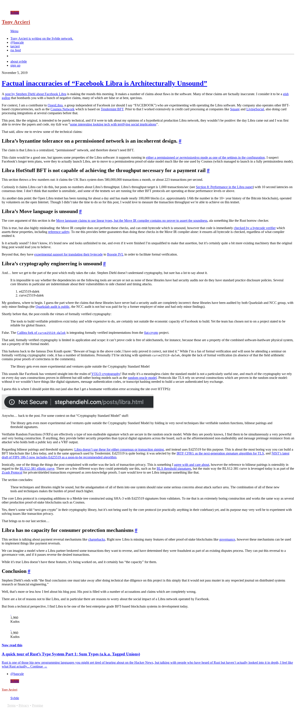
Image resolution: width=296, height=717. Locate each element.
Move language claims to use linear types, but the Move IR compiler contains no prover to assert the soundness (131, 220)
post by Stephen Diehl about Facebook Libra (35, 94)
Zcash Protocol (12, 472)
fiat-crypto (151, 332)
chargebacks (96, 539)
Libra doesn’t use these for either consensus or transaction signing (119, 449)
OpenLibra (55, 105)
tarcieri (15, 46)
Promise (37, 705)
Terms (11, 705)
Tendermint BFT (112, 109)
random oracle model (142, 378)
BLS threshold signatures (174, 468)
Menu (14, 31)
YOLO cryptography (105, 374)
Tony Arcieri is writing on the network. (41, 38)
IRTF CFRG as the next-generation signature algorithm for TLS (220, 453)
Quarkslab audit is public (53, 306)
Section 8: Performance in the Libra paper (224, 187)
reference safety (58, 232)
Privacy (24, 705)
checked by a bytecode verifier (255, 228)
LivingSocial (255, 109)
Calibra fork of (41, 332)
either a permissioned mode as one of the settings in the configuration (205, 157)
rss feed (15, 50)
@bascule (17, 42)
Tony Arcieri (16, 22)
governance (227, 539)
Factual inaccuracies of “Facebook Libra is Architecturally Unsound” (104, 83)
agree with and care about (191, 464)
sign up (15, 65)
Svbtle (14, 13)
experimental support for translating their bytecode (68, 254)
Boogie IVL (115, 254)
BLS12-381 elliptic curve (37, 468)
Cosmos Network (62, 109)
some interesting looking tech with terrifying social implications (113, 124)
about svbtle (18, 61)
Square (235, 109)
